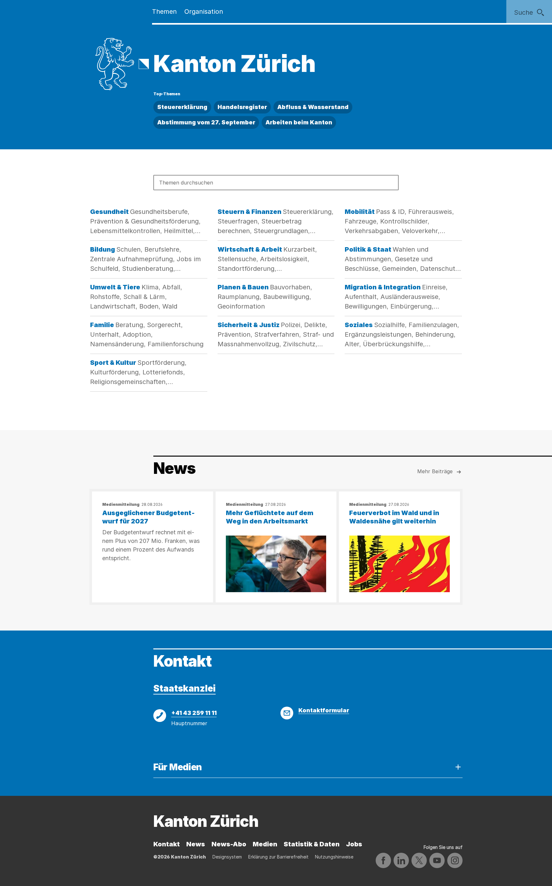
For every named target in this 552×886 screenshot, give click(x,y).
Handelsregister (242, 107)
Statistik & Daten (312, 844)
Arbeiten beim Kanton (298, 122)
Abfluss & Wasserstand (313, 107)
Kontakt (166, 844)
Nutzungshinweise (334, 856)
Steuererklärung (182, 107)
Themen (164, 11)
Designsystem (227, 856)
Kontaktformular (323, 710)
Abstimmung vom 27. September (206, 122)
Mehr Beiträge (435, 471)
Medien (265, 844)
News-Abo (228, 844)
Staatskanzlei (184, 688)
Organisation (203, 11)
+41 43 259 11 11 (194, 713)
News (195, 844)
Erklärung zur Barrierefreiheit (278, 856)
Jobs (354, 844)
